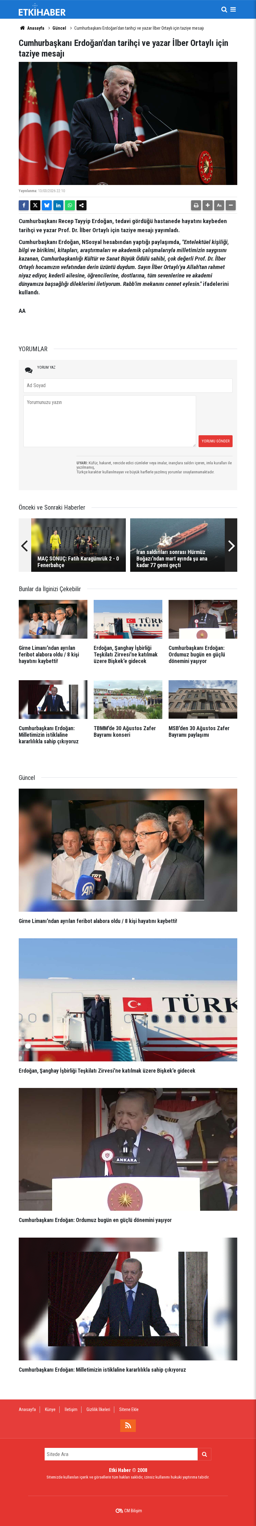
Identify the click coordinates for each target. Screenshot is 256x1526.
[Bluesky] (47, 205)
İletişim (71, 1409)
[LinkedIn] (58, 205)
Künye (50, 1409)
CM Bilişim (133, 1510)
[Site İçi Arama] (224, 9)
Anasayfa (35, 28)
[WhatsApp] (70, 205)
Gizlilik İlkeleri (98, 1409)
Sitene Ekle (129, 1409)
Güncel (59, 28)
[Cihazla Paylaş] (81, 205)
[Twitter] (35, 205)
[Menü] (233, 9)
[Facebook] (24, 205)
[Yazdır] (196, 205)
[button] (208, 205)
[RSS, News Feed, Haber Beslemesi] (128, 1425)
